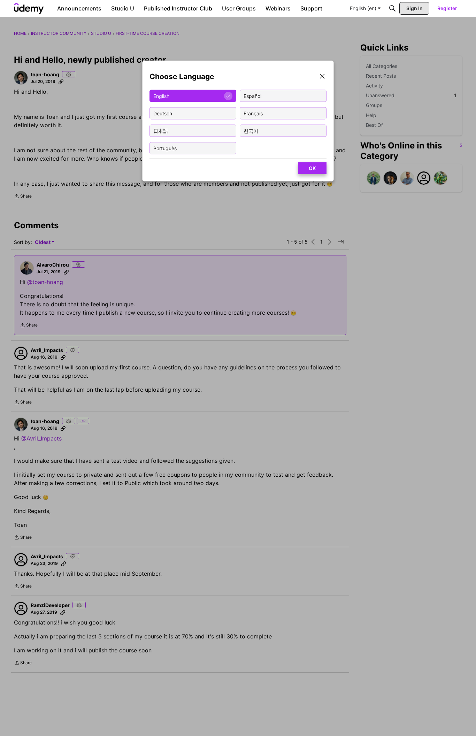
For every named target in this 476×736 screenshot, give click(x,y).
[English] (29, 8)
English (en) (363, 8)
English (161, 96)
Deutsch (162, 113)
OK (312, 168)
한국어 (251, 130)
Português (165, 148)
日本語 (160, 130)
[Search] (392, 8)
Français (253, 113)
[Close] (322, 77)
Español (252, 96)
